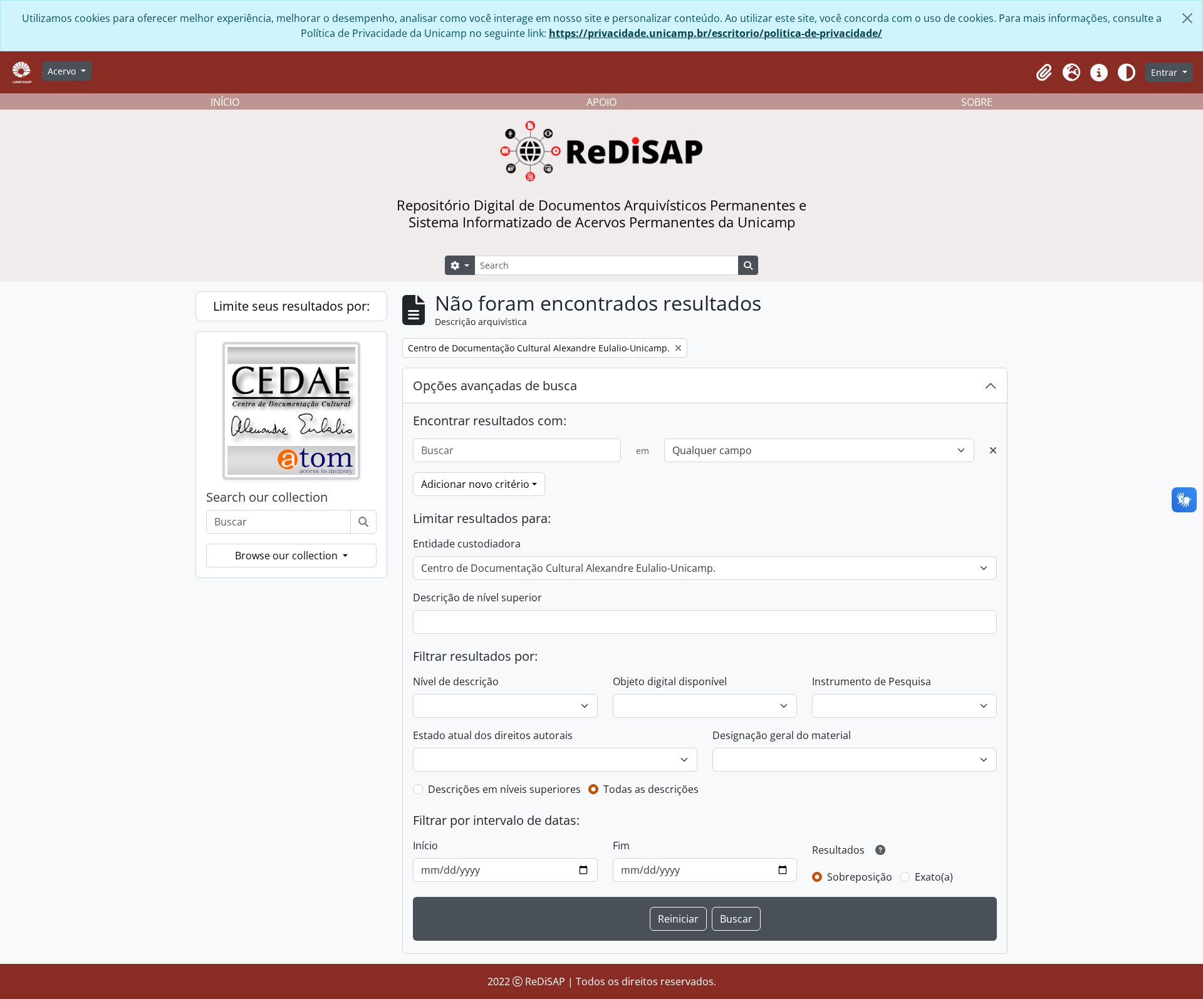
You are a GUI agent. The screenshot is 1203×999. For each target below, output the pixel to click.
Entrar (1165, 72)
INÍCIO (225, 102)
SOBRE (976, 102)
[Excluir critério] (993, 450)
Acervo (63, 71)
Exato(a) (934, 877)
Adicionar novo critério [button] (475, 484)
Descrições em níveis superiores (504, 789)
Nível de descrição (456, 681)
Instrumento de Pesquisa (871, 681)
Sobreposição (859, 877)
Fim (621, 845)
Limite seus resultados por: (291, 306)
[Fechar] (1187, 18)
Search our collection (267, 497)
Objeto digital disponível (670, 681)
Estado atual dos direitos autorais (493, 735)
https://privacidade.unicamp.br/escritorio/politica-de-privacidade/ (715, 33)
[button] (1044, 72)
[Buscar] (363, 522)
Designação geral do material (781, 735)
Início (425, 845)
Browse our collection (287, 555)
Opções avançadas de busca (495, 385)
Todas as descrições (651, 789)
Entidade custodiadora (467, 544)
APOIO (601, 102)
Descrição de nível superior (477, 597)
